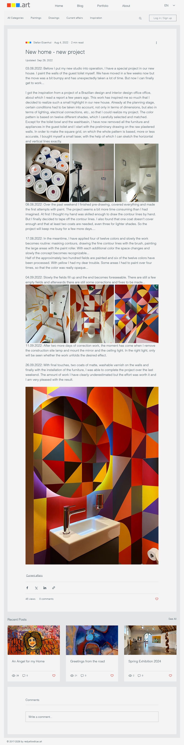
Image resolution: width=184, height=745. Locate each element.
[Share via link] (53, 587)
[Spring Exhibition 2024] (150, 640)
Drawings (54, 17)
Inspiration (96, 17)
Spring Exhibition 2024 (144, 661)
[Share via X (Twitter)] (36, 587)
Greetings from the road (87, 661)
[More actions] (156, 42)
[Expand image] (47, 173)
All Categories (16, 17)
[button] (102, 5)
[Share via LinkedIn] (45, 587)
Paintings (36, 17)
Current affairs (74, 17)
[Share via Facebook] (27, 587)
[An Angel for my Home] (34, 640)
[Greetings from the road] (92, 640)
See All (172, 618)
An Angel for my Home (28, 661)
